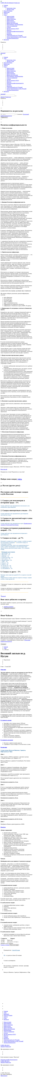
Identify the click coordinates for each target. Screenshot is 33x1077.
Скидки (6, 1033)
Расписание (4, 747)
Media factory (4, 1075)
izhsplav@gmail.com (14, 2)
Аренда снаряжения (9, 1031)
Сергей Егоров (16, 950)
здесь (19, 479)
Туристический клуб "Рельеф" (12, 1040)
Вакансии (6, 1038)
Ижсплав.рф (4, 469)
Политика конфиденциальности (9, 1059)
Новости (6, 1035)
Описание (3, 669)
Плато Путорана (8, 1015)
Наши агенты (7, 1026)
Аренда (6, 1016)
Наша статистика (8, 1024)
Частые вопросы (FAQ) (10, 1034)
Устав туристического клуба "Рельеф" (13, 1041)
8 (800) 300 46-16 (5, 2)
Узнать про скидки (14, 945)
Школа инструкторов (9, 1029)
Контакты (6, 1019)
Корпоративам (7, 1030)
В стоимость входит (6, 720)
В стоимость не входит (7, 740)
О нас (5, 1018)
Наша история (7, 1022)
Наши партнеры (8, 1027)
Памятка (3, 827)
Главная (6, 647)
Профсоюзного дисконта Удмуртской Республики (16, 524)
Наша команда (7, 1023)
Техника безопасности (9, 1042)
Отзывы (6, 1037)
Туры (5, 648)
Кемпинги (6, 1014)
